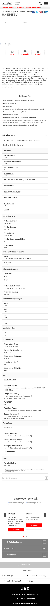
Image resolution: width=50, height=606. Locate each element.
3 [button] (26, 536)
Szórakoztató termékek (7, 7)
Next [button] (45, 515)
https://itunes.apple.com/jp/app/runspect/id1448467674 (22, 410)
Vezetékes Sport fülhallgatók (33, 7)
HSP (5, 321)
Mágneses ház (9, 173)
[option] (17, 518)
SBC (5, 333)
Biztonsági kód (9, 204)
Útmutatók (38, 54)
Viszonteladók (25, 54)
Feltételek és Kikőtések (30, 594)
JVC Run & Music (10, 380)
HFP (5, 315)
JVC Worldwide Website (11, 581)
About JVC (7, 576)
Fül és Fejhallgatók (19, 7)
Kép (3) (12, 54)
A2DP (6, 303)
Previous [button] (5, 515)
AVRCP (6, 309)
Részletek (17, 529)
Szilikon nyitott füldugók (12, 440)
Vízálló (6, 210)
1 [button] (23, 536)
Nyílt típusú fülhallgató (12, 192)
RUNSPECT (8, 402)
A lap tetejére (25, 565)
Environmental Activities (36, 576)
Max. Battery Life (10, 362)
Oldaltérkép (16, 594)
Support (31, 581)
